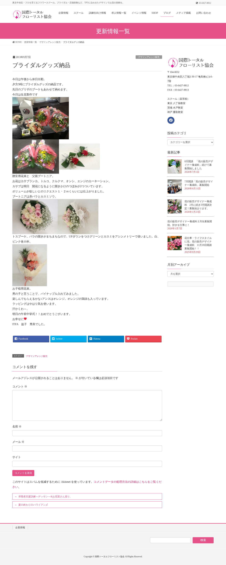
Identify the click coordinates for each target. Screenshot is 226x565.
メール (18, 441)
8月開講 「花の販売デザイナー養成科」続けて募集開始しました (199, 165)
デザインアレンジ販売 (148, 57)
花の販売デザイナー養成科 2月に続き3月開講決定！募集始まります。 (198, 205)
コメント (19, 386)
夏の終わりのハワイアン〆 (33, 505)
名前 (17, 426)
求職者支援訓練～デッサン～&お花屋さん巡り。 (45, 496)
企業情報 (20, 527)
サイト (16, 457)
